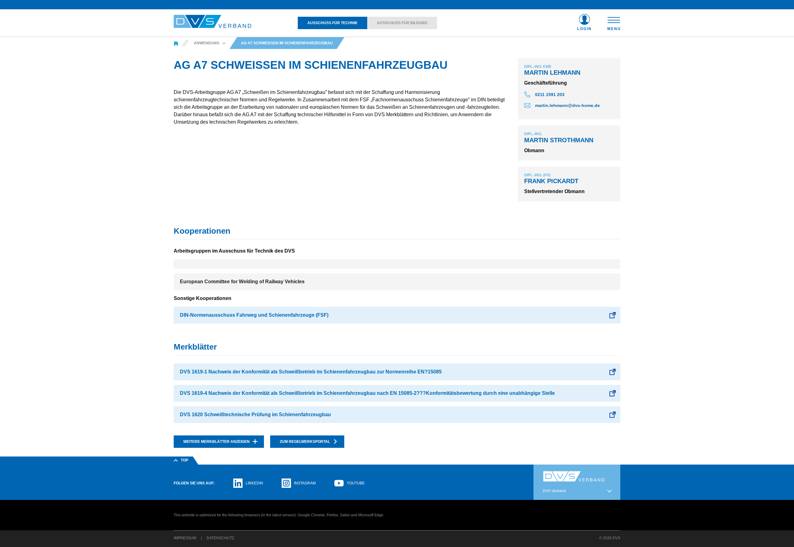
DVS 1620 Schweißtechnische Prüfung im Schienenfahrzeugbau (255, 414)
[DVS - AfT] (176, 43)
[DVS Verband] (212, 21)
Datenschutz (220, 538)
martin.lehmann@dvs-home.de (567, 105)
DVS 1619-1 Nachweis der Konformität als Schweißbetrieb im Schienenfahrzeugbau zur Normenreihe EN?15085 (311, 371)
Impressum (185, 538)
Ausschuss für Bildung (402, 23)
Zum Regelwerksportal (305, 441)
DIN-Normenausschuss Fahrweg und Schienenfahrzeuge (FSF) (254, 315)
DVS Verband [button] (554, 491)
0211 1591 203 (549, 94)
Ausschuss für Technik (332, 23)
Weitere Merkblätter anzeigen (216, 441)
